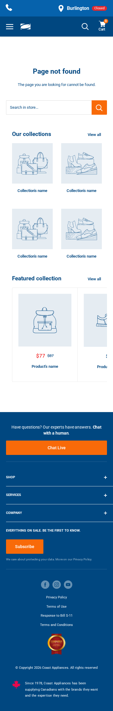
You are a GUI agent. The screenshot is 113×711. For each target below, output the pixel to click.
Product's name (45, 366)
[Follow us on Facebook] (45, 584)
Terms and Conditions (56, 625)
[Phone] (9, 8)
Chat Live (57, 447)
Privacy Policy (56, 597)
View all (94, 134)
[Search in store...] (99, 107)
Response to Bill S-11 (57, 616)
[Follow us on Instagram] (56, 584)
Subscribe (24, 546)
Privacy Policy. (83, 559)
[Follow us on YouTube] (68, 584)
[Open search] (85, 26)
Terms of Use (56, 607)
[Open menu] (9, 26)
